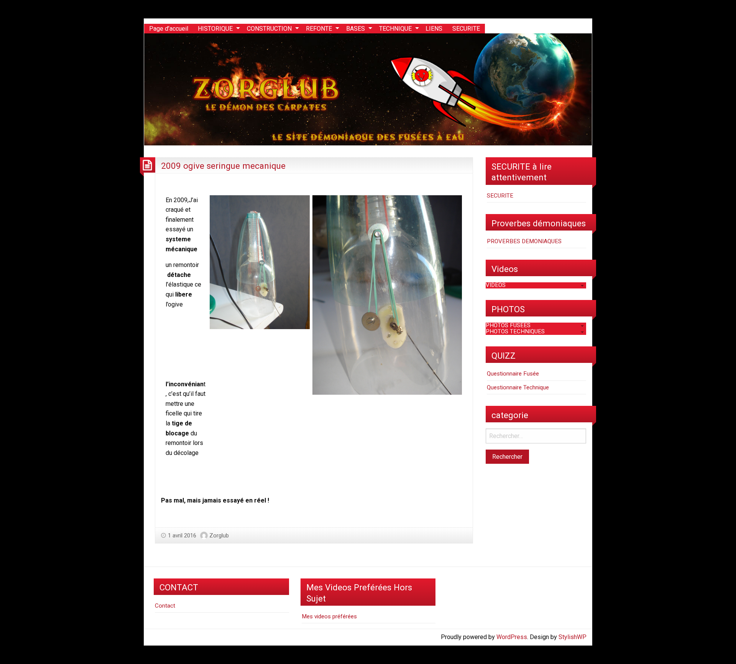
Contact (165, 605)
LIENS (434, 28)
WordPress (511, 637)
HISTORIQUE (215, 28)
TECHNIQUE (395, 28)
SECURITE (466, 28)
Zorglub (219, 535)
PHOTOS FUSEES (508, 325)
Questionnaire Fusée (513, 373)
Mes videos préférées (329, 616)
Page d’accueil (168, 28)
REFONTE (319, 28)
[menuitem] (168, 29)
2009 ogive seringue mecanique (223, 166)
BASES (355, 28)
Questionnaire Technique (518, 387)
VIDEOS (496, 285)
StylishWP (572, 637)
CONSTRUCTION (269, 28)
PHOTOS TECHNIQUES (515, 331)
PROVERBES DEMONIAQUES (524, 241)
